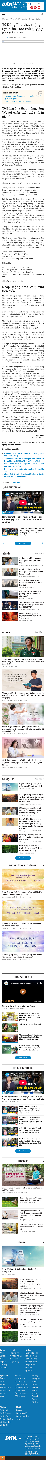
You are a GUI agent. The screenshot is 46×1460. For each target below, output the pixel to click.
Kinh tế (2, 1353)
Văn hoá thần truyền (19, 19)
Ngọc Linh (5, 37)
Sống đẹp (35, 1387)
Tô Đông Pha (15, 482)
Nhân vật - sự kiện (7, 1008)
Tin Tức (4, 1101)
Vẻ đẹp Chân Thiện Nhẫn (9, 700)
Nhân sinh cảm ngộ (31, 1356)
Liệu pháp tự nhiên (5, 1422)
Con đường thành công (26, 565)
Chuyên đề (28, 1367)
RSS (35, 1451)
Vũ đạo (2, 1396)
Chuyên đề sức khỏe (6, 1413)
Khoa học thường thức (22, 1416)
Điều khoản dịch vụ (31, 1453)
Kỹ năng (21, 598)
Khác (21, 1220)
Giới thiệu (28, 1451)
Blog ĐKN (35, 1396)
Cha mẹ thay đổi (20, 1390)
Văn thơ (2, 1393)
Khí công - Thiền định (6, 1419)
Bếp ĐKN (34, 1384)
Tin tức (18, 1419)
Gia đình (34, 1381)
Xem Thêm (23, 543)
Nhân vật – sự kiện (23, 977)
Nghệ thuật (28, 1370)
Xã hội (2, 1358)
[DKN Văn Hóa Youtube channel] (39, 7)
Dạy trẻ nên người (20, 1393)
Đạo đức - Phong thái (31, 1353)
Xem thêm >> (39, 553)
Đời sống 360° (36, 1378)
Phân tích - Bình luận (16, 1356)
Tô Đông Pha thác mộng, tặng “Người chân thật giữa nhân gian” (23, 97)
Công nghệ (19, 1410)
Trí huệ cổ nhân (35, 19)
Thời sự (2, 1350)
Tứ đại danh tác (30, 1364)
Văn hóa (5, 19)
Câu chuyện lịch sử (24, 831)
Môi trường (22, 587)
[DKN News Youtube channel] (31, 7)
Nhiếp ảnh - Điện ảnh (6, 1387)
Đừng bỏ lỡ (23, 1242)
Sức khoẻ (35, 1402)
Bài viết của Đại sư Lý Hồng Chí (23, 865)
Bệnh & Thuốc (4, 1410)
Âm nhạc (2, 1378)
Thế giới (21, 788)
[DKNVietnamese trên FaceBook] (30, 4)
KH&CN (18, 1407)
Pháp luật (3, 1361)
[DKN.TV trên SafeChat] (28, 4)
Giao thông (3, 1364)
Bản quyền (36, 1455)
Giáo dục (18, 1375)
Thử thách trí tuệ (20, 1378)
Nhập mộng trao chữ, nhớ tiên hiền (18, 101)
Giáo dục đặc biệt (20, 1381)
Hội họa (2, 1381)
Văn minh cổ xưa (5, 1390)
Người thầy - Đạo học (21, 1384)
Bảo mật (28, 1455)
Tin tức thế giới (14, 1353)
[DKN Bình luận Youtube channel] (35, 7)
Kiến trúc (2, 1384)
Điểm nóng (3, 1356)
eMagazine (23, 1161)
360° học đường (20, 1396)
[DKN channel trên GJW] (37, 4)
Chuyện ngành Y (5, 1416)
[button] (39, 93)
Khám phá (35, 1390)
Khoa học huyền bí (21, 1413)
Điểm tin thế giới (24, 576)
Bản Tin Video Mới (25, 1068)
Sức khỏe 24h (4, 1425)
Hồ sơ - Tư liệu (14, 1358)
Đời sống (22, 815)
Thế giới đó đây (14, 1361)
